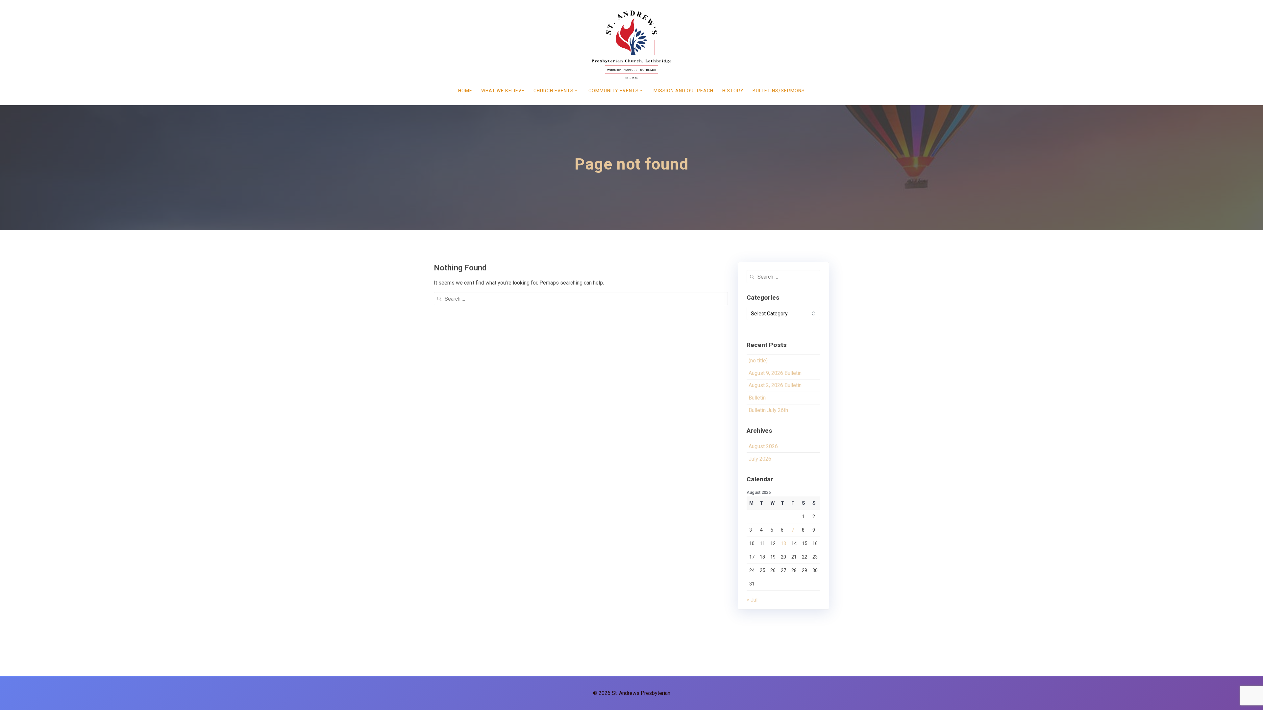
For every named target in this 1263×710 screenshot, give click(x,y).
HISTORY (733, 90)
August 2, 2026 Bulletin (775, 385)
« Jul (752, 600)
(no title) (758, 360)
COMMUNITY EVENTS (613, 90)
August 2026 (763, 446)
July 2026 (760, 459)
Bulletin (757, 398)
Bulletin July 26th (768, 410)
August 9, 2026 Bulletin (775, 373)
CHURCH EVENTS (553, 90)
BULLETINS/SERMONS (779, 90)
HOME (465, 90)
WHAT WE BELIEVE (503, 90)
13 (783, 543)
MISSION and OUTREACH (683, 90)
